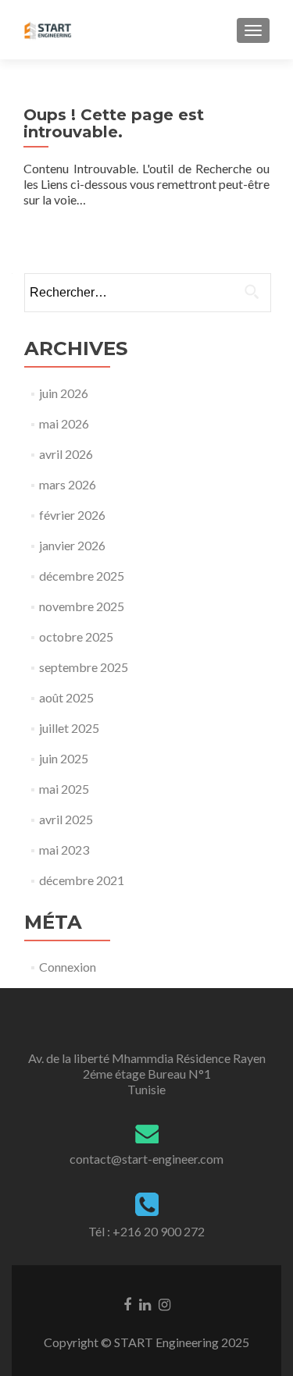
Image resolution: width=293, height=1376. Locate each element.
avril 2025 (66, 819)
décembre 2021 (81, 880)
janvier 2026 (72, 545)
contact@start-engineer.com (146, 1158)
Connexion (67, 966)
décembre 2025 (81, 575)
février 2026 (72, 514)
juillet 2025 (69, 727)
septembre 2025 (83, 667)
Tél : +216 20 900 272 (146, 1231)
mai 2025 (64, 788)
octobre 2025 (76, 636)
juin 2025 (63, 758)
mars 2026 (67, 484)
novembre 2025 (81, 606)
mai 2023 (64, 849)
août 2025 (66, 697)
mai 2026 (64, 423)
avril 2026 (66, 453)
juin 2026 (63, 393)
